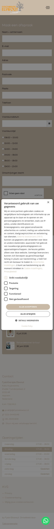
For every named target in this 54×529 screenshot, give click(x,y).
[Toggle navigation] (48, 7)
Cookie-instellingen (33, 268)
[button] (27, 320)
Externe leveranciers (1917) (29, 236)
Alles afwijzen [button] (28, 314)
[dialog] (27, 264)
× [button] (48, 202)
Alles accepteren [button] (28, 307)
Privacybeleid (10, 271)
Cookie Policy (27, 326)
